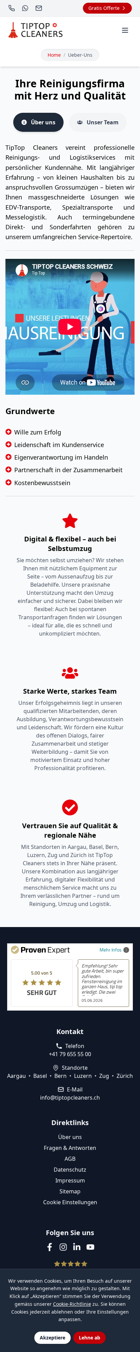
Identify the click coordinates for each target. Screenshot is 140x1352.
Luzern (83, 1076)
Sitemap (70, 1191)
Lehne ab (89, 1337)
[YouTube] (90, 1247)
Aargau (16, 1076)
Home (54, 55)
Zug (104, 1076)
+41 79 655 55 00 (70, 1054)
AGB (70, 1158)
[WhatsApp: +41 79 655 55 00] (26, 8)
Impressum (70, 1180)
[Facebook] (50, 1247)
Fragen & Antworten (70, 1148)
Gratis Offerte (104, 8)
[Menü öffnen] (125, 30)
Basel (40, 1076)
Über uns (43, 122)
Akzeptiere (52, 1337)
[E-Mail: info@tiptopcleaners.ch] (39, 8)
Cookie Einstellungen (70, 1202)
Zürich (125, 1076)
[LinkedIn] (77, 1247)
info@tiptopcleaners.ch (70, 1097)
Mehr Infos (111, 949)
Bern (60, 1076)
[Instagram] (63, 1247)
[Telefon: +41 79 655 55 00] (12, 8)
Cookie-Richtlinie (72, 1304)
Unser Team (103, 122)
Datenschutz (70, 1169)
